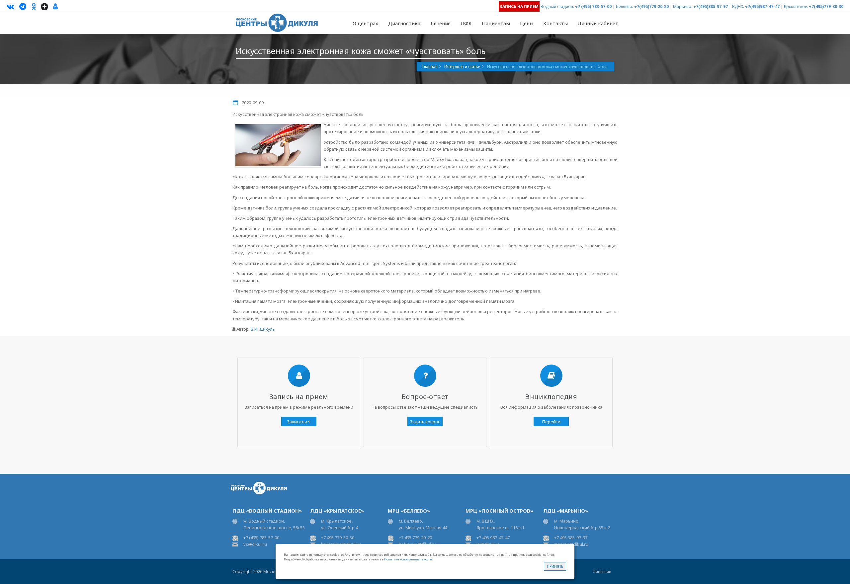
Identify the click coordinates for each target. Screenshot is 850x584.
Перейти (551, 422)
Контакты (555, 23)
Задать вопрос (425, 422)
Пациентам (496, 23)
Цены (526, 23)
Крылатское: (796, 6)
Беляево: (624, 6)
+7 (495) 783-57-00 (593, 6)
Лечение (440, 23)
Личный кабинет (598, 23)
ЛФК (466, 23)
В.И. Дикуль (263, 329)
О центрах (365, 23)
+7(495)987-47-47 (762, 6)
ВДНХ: (738, 6)
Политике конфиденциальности (408, 559)
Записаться (298, 422)
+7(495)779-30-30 (826, 6)
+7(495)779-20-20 (651, 6)
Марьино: (682, 6)
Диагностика (404, 23)
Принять (555, 566)
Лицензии (602, 571)
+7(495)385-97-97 (710, 6)
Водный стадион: (557, 6)
